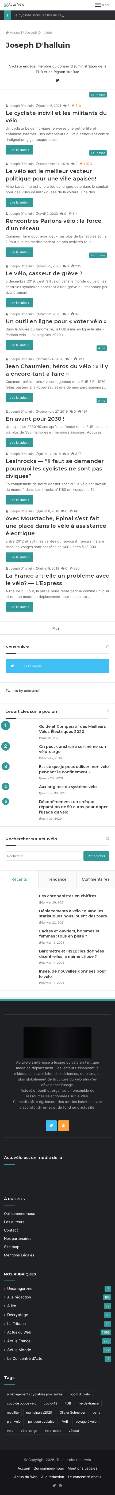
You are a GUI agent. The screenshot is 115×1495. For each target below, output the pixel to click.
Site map (11, 1247)
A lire (11, 1306)
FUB (68, 1403)
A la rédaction (19, 1297)
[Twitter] (51, 1125)
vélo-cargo (29, 1431)
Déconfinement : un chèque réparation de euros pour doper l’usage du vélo (73, 807)
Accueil (15, 32)
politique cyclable (41, 1421)
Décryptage (17, 1314)
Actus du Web (19, 1332)
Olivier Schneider (72, 1412)
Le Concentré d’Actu (24, 1358)
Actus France (18, 1341)
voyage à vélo (86, 1421)
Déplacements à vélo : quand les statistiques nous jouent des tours (73, 914)
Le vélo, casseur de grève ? (44, 273)
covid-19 (50, 1403)
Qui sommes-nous (19, 1213)
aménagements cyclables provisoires (34, 1394)
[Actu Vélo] (14, 5)
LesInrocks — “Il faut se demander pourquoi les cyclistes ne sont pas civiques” (55, 468)
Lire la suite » (19, 150)
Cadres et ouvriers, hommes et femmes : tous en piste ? (69, 934)
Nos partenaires (17, 1238)
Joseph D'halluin (21, 106)
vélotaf (74, 1431)
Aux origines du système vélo (68, 786)
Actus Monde (19, 1349)
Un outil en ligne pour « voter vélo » (56, 321)
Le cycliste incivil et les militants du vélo (47, 15)
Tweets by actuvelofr (23, 690)
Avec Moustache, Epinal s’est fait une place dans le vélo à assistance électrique (56, 526)
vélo (10, 1431)
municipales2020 (39, 1412)
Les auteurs (14, 1222)
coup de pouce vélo (21, 1403)
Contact (11, 1230)
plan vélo (14, 1421)
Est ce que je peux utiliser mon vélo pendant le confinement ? (74, 769)
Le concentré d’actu (84, 1477)
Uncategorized (19, 1288)
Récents (19, 879)
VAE (65, 1421)
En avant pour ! (35, 419)
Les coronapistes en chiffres (67, 896)
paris (96, 1412)
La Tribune (16, 1323)
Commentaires (96, 879)
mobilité (13, 1412)
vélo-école (53, 1431)
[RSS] (63, 1125)
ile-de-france (89, 1403)
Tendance (57, 879)
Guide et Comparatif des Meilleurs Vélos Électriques (72, 729)
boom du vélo (80, 1394)
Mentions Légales (19, 1255)
